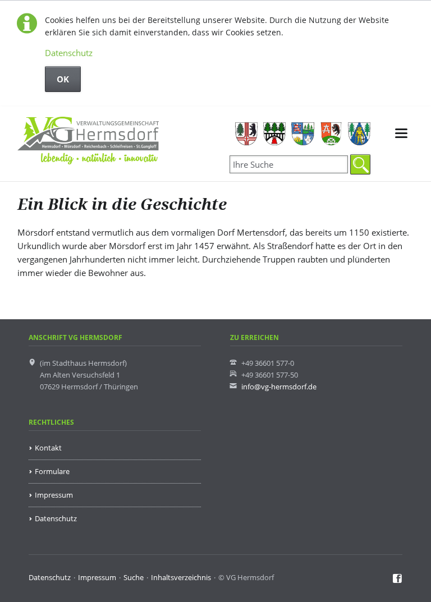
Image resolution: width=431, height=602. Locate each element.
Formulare (52, 471)
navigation (401, 133)
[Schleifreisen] (331, 133)
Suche (133, 577)
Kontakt (48, 448)
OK (63, 79)
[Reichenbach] (302, 133)
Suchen (360, 164)
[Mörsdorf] (274, 133)
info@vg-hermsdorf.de (279, 387)
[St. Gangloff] (359, 133)
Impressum (54, 495)
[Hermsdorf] (246, 133)
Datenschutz (69, 52)
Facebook (397, 579)
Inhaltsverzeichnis (181, 577)
